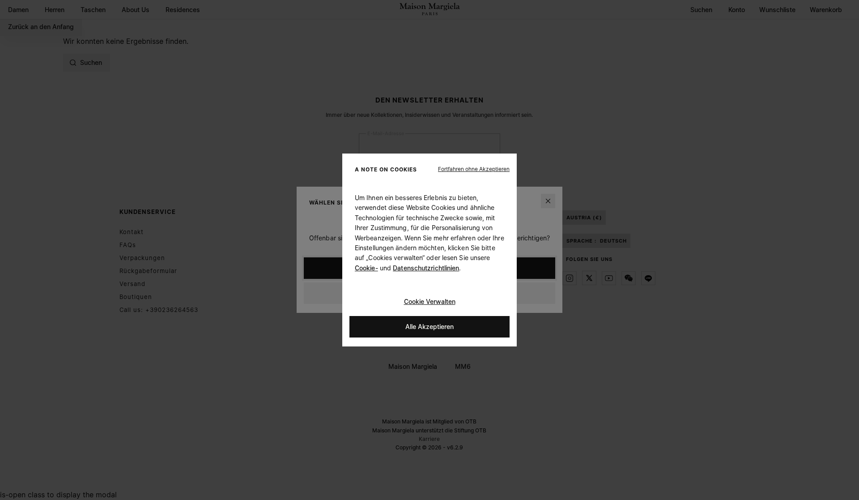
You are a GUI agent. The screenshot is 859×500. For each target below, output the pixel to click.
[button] (474, 169)
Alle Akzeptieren (429, 326)
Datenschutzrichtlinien (426, 268)
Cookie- (366, 268)
